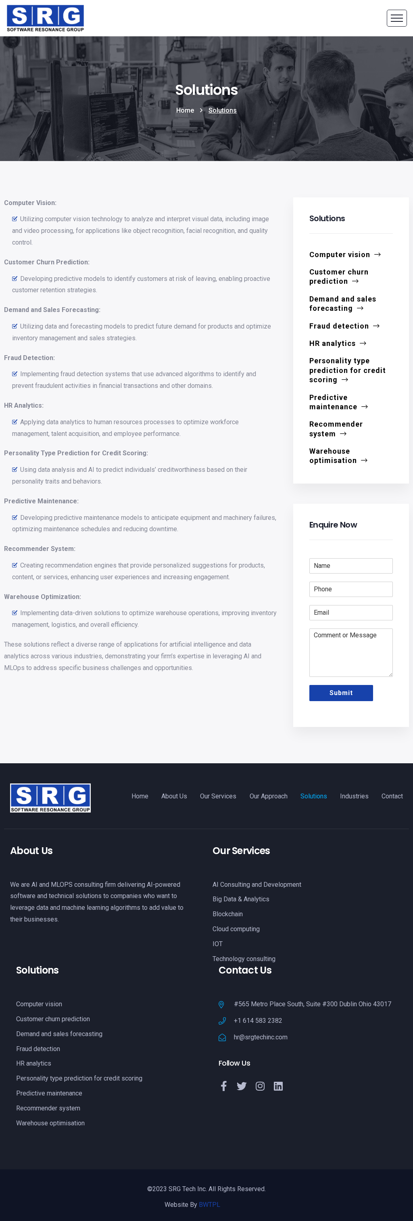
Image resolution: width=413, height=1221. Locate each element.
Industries (354, 796)
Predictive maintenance (333, 402)
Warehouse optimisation (333, 456)
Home (185, 110)
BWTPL (209, 1204)
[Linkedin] (278, 1086)
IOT (218, 944)
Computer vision (339, 254)
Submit (341, 693)
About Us (174, 796)
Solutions (313, 796)
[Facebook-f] (224, 1086)
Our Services (218, 796)
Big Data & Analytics (241, 899)
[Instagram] (260, 1086)
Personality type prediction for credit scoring (347, 370)
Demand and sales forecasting (342, 303)
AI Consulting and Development (257, 884)
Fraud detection (339, 326)
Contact (392, 796)
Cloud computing (236, 929)
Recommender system (336, 429)
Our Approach (269, 796)
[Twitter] (242, 1086)
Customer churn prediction (339, 276)
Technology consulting (244, 959)
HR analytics (332, 343)
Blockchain (228, 914)
